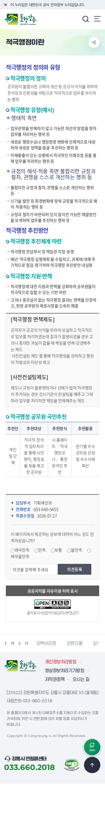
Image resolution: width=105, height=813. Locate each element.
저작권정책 (54, 679)
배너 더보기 (26, 643)
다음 (19, 643)
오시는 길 (81, 679)
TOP (92, 765)
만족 (42, 550)
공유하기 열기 (94, 42)
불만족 (76, 550)
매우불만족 (20, 556)
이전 (5, 643)
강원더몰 (74, 643)
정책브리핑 (46, 643)
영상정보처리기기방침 (64, 670)
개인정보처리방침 (60, 662)
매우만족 (22, 550)
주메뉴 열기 (97, 19)
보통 (58, 550)
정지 (12, 643)
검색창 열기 (85, 19)
